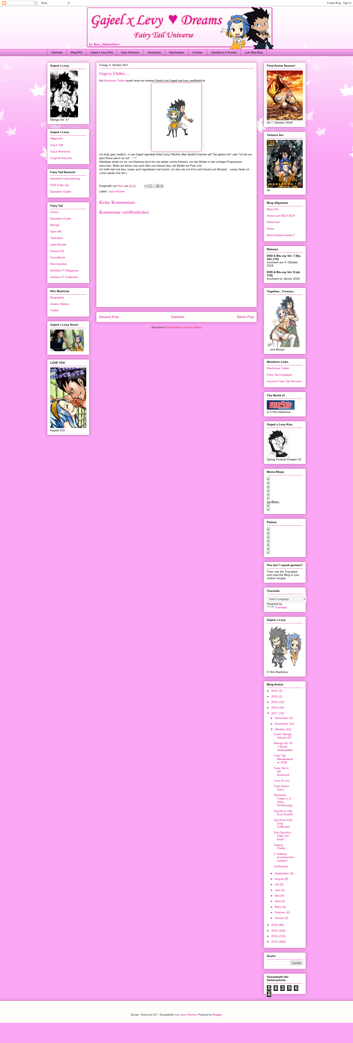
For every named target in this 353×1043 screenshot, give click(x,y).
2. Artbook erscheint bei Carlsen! (284, 857)
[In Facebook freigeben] (158, 186)
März (278, 906)
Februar (280, 912)
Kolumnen (273, 222)
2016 (275, 924)
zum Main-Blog (254, 52)
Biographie (57, 297)
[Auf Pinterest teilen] (162, 186)
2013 (275, 941)
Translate (281, 607)
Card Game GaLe (281, 787)
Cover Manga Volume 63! (283, 735)
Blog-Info (272, 209)
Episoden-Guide (60, 191)
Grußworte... (282, 866)
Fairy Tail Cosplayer (279, 374)
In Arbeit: (197, 52)
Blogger (217, 1014)
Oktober (280, 729)
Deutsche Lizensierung (65, 178)
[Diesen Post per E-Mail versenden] (146, 186)
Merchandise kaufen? (281, 235)
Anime (54, 212)
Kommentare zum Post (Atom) (183, 327)
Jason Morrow (188, 1014)
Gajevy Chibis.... (281, 846)
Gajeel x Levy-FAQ (101, 52)
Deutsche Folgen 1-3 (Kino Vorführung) (283, 800)
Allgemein (56, 138)
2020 (275, 696)
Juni (278, 890)
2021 (275, 690)
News (270, 228)
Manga (54, 225)
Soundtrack (154, 52)
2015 (275, 930)
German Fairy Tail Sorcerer (284, 381)
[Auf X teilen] (154, 186)
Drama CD (57, 251)
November (282, 723)
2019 (275, 702)
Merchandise (176, 52)
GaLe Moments (130, 52)
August (280, 878)
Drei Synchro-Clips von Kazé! (283, 836)
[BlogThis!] (150, 186)
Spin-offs (56, 231)
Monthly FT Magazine (64, 270)
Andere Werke (59, 304)
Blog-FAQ (76, 52)
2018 (275, 707)
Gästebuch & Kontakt (224, 52)
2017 (275, 713)
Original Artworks (61, 158)
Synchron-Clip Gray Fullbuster (283, 823)
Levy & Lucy (282, 780)
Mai (277, 895)
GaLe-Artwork (117, 191)
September (282, 873)
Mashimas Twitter (114, 80)
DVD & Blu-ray (59, 185)
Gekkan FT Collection (64, 277)
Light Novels (58, 244)
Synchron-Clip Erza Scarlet (283, 812)
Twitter (54, 310)
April (278, 901)
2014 (275, 936)
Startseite (57, 52)
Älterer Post (245, 317)
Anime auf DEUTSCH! (281, 215)
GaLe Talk (56, 145)
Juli (277, 884)
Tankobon (56, 238)
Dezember (282, 718)
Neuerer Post (108, 317)
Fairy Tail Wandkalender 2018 (283, 759)
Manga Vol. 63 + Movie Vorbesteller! (283, 746)
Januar (280, 918)
